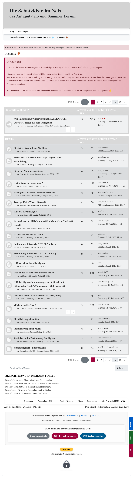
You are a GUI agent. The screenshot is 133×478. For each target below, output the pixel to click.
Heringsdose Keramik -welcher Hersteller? (35, 192)
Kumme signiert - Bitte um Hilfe (30, 347)
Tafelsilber (85, 416)
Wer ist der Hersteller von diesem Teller (34, 272)
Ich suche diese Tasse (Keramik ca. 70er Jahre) (37, 295)
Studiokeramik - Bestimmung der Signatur (35, 338)
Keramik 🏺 (13, 53)
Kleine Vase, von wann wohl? (28, 183)
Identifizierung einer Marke (27, 328)
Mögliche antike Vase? (25, 305)
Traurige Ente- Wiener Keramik (30, 202)
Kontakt (130, 424)
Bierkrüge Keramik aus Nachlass (30, 148)
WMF (89, 420)
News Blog (96, 416)
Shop (130, 451)
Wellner (75, 420)
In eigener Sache (63, 126)
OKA (69, 420)
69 (120, 101)
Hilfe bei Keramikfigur (25, 211)
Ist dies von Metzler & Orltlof (29, 234)
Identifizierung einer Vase (26, 319)
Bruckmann (56, 420)
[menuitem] (10, 31)
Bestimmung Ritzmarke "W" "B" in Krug (35, 244)
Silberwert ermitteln (38, 436)
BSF (64, 420)
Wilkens (83, 420)
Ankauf (130, 437)
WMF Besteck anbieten (93, 436)
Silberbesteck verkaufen (65, 436)
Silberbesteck (72, 416)
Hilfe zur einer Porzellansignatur (30, 263)
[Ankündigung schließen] (128, 46)
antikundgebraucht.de (55, 416)
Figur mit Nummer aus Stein (28, 171)
